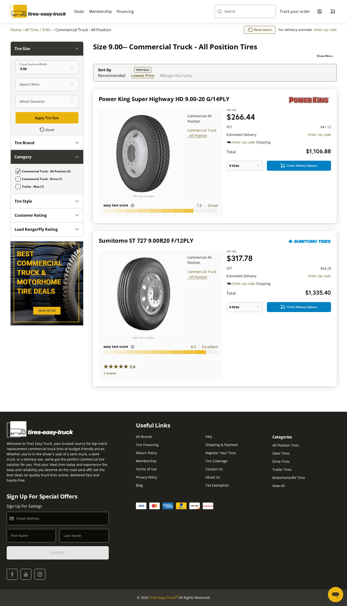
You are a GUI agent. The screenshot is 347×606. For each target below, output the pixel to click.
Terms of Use (146, 469)
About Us (213, 477)
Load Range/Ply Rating (36, 229)
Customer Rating (31, 215)
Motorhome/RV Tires (288, 477)
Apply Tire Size (47, 117)
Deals (79, 11)
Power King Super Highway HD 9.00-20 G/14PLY (164, 99)
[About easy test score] (133, 205)
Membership (100, 11)
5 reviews (110, 373)
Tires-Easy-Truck (163, 597)
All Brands (144, 436)
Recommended (111, 75)
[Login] (319, 11)
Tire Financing (147, 444)
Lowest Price (142, 75)
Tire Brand (24, 142)
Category (23, 156)
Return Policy (146, 453)
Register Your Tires (221, 453)
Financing (125, 11)
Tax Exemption (217, 485)
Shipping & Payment (222, 444)
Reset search (263, 30)
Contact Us (214, 469)
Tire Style (23, 201)
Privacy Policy (146, 477)
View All (278, 485)
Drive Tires (281, 461)
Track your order (295, 11)
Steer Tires (281, 453)
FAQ (209, 436)
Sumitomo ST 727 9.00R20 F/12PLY (146, 240)
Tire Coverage (217, 461)
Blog (139, 485)
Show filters (325, 56)
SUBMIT (58, 552)
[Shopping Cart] (333, 11)
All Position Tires (285, 445)
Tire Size (22, 48)
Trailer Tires (282, 469)
